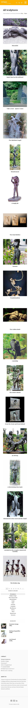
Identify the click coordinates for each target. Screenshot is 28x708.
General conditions (5, 689)
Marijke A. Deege (13, 595)
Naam (25, 13)
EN (21, 2)
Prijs (22, 13)
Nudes (13, 602)
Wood (13, 611)
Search (16, 2)
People (13, 601)
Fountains (13, 604)
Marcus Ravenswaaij (13, 597)
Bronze (13, 609)
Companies (13, 606)
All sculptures (13, 594)
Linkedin (16, 701)
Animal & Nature (13, 599)
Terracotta (13, 615)
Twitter (14, 701)
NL (19, 2)
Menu (25, 2)
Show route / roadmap (7, 670)
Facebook (11, 701)
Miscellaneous (13, 608)
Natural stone (13, 613)
